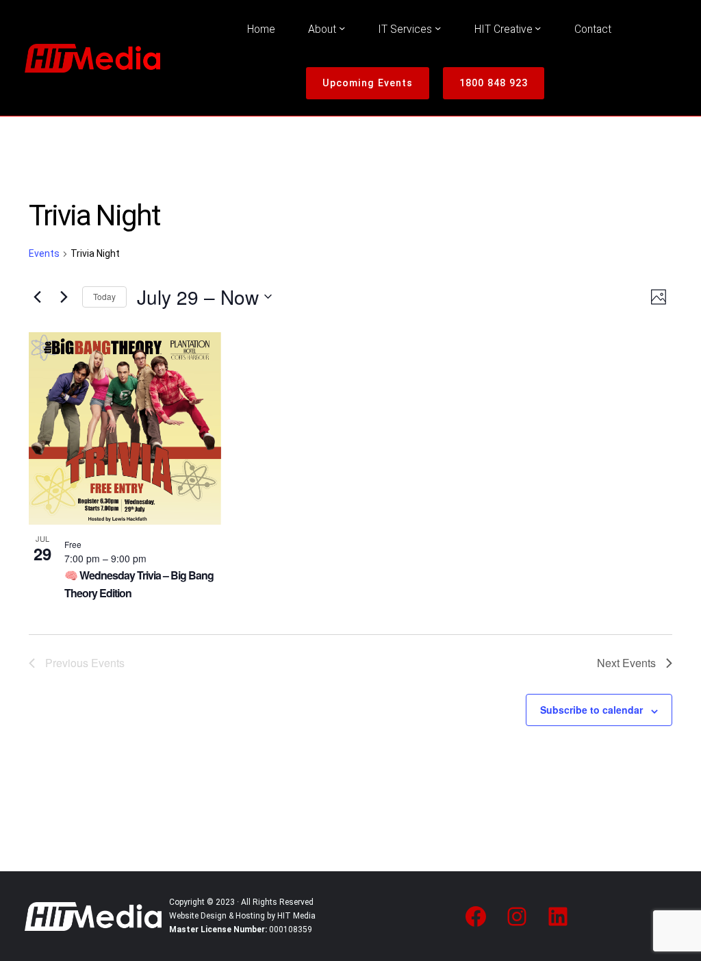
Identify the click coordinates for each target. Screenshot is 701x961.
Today (104, 296)
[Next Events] (63, 296)
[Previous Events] (37, 296)
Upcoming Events (367, 82)
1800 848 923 (493, 82)
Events (44, 253)
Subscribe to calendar (591, 709)
